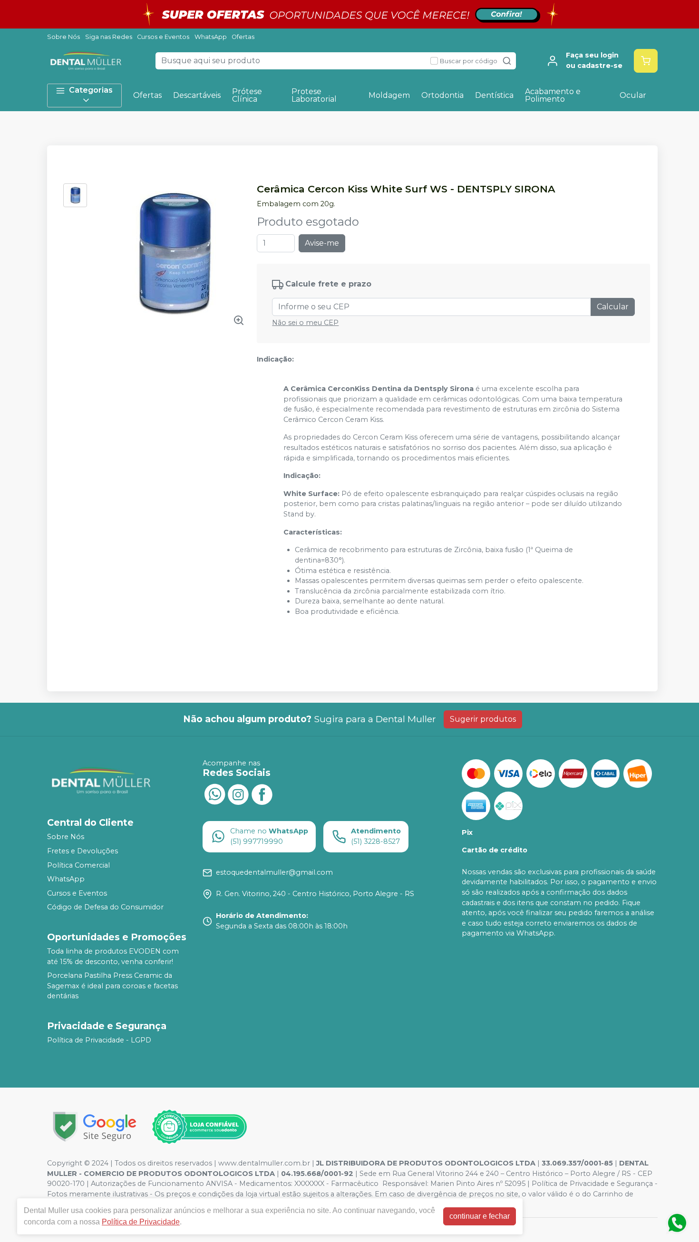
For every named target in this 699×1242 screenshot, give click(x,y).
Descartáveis (197, 95)
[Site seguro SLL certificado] (94, 1126)
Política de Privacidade (141, 1222)
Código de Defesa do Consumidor (105, 907)
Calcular (613, 306)
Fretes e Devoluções (82, 851)
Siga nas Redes (108, 36)
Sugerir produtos (483, 719)
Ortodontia (442, 95)
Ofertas (243, 36)
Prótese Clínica (247, 95)
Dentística (494, 95)
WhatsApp (210, 36)
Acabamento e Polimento (553, 95)
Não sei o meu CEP (305, 322)
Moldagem (389, 95)
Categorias (91, 90)
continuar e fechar (479, 1216)
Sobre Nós (63, 36)
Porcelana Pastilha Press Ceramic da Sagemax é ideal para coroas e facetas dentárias (112, 985)
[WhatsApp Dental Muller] (214, 793)
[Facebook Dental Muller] (262, 793)
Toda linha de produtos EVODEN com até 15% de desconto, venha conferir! (113, 956)
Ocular (633, 95)
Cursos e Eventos (163, 36)
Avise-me (322, 243)
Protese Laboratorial (314, 95)
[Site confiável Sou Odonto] (199, 1127)
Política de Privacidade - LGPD (99, 1040)
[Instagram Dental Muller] (238, 793)
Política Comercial (78, 865)
